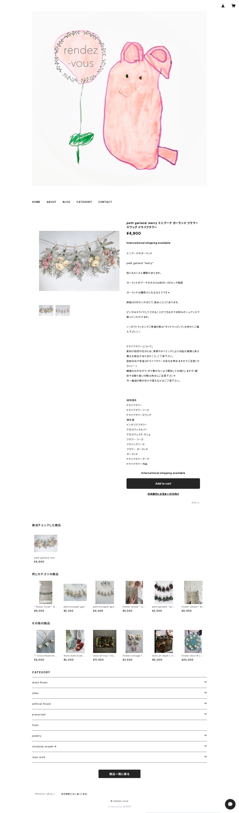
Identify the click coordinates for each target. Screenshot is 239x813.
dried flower (40, 682)
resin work (38, 757)
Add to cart (163, 483)
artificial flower (41, 703)
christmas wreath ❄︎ (44, 746)
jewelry (36, 735)
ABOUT (51, 201)
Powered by (115, 806)
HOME (36, 201)
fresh (35, 725)
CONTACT (105, 201)
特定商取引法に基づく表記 (74, 794)
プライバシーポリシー (45, 794)
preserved (38, 714)
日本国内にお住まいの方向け (163, 493)
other (35, 693)
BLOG (66, 201)
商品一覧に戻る (119, 774)
